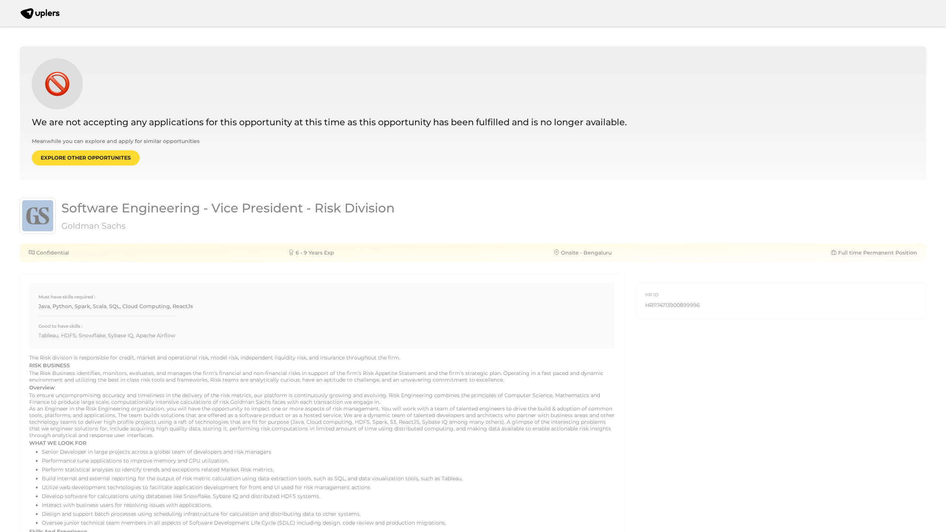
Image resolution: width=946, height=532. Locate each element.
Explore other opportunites (86, 157)
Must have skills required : (66, 297)
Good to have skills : (60, 326)
